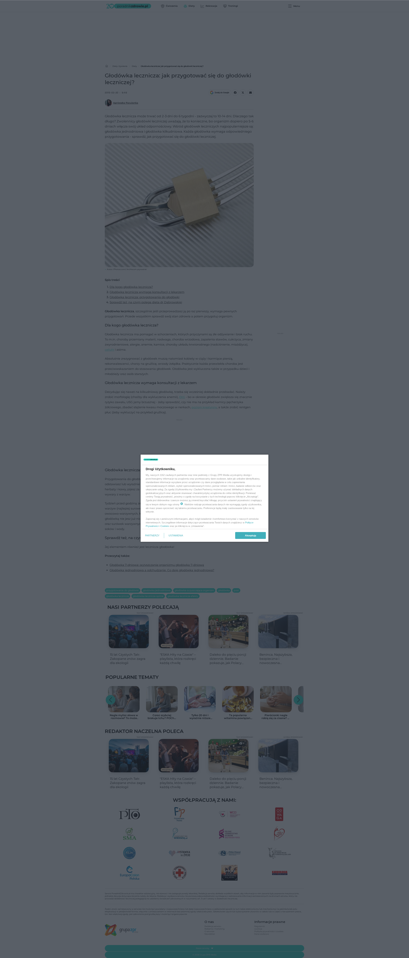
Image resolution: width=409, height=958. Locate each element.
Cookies (164, 526)
